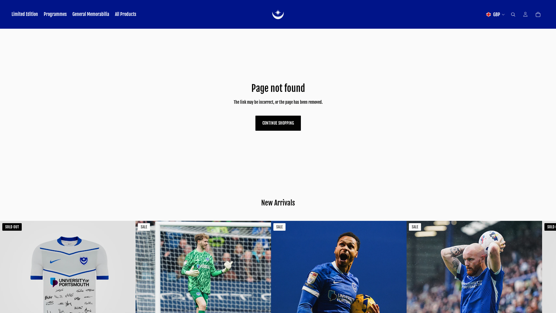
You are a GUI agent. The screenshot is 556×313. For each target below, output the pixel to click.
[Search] (513, 14)
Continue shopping (278, 123)
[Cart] (538, 14)
